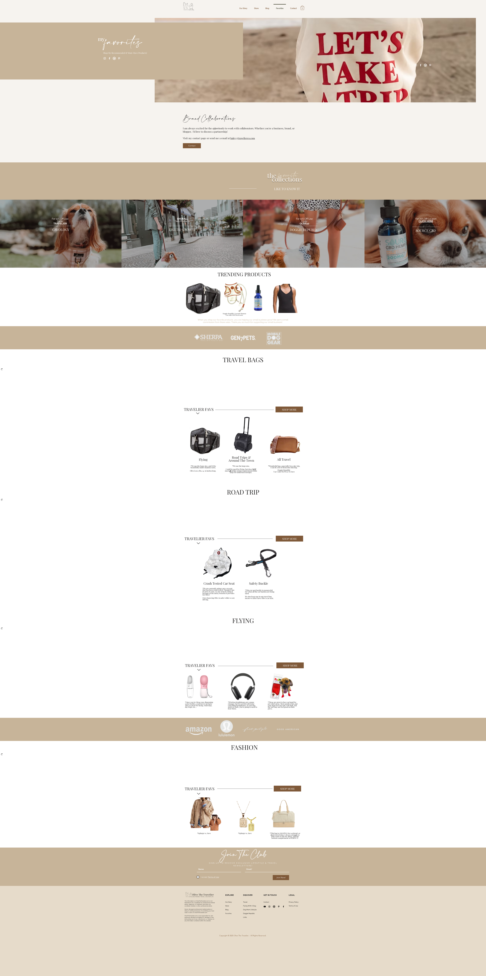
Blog (226, 910)
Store (227, 906)
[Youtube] (265, 906)
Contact (266, 902)
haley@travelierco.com (242, 138)
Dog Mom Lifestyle (250, 910)
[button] (302, 7)
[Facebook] (109, 58)
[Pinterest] (119, 58)
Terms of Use (293, 906)
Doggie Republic (249, 913)
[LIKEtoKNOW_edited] (274, 906)
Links (245, 917)
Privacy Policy (294, 902)
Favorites (228, 913)
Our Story (228, 902)
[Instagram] (104, 58)
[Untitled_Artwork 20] (114, 58)
